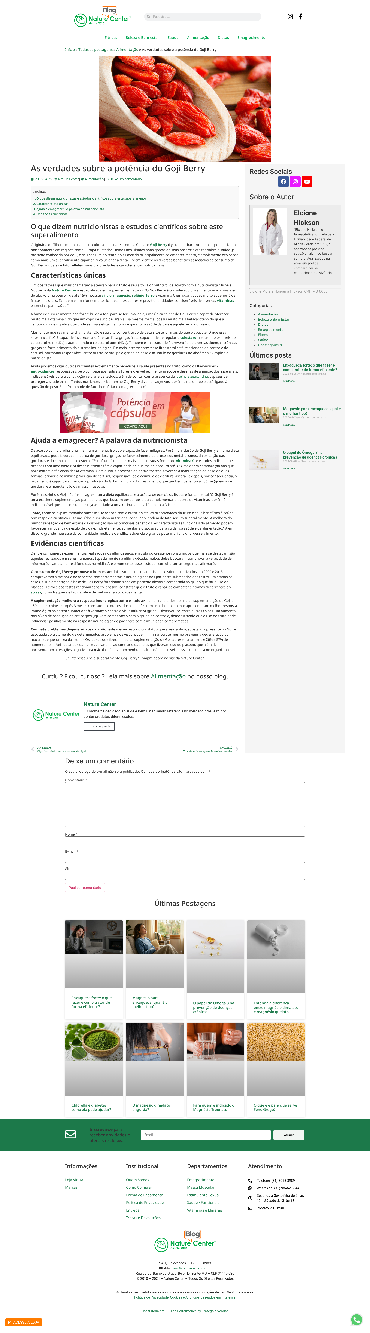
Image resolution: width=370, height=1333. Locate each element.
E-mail (71, 851)
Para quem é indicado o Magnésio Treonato (213, 1107)
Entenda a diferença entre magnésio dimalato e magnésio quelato (276, 1007)
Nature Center (64, 290)
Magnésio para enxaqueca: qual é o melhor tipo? (149, 1002)
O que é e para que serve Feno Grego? (275, 1107)
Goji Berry (158, 244)
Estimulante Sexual (203, 1194)
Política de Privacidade (145, 1202)
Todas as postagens (95, 49)
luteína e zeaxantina (192, 376)
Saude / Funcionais (203, 1202)
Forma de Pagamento (144, 1194)
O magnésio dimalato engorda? (151, 1107)
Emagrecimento (251, 37)
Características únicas (52, 204)
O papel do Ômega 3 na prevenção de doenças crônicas (310, 454)
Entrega (133, 1210)
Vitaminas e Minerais (205, 1210)
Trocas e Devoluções (143, 1217)
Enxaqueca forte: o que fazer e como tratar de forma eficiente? (310, 367)
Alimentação (198, 37)
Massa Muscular (201, 1187)
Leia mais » (289, 381)
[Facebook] (283, 181)
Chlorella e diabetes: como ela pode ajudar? (91, 1107)
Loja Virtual (74, 1179)
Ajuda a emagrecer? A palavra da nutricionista (70, 209)
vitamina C (185, 460)
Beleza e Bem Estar (273, 319)
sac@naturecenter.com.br (192, 1268)
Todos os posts (99, 726)
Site (68, 868)
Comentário (76, 780)
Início (70, 49)
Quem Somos (137, 1179)
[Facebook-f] (300, 17)
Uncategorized (270, 345)
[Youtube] (307, 181)
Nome (71, 834)
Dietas (223, 37)
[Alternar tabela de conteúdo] (229, 192)
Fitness (111, 37)
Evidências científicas (51, 214)
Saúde (173, 37)
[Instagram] (290, 17)
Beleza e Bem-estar (142, 37)
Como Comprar (139, 1187)
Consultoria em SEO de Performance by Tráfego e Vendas (185, 1311)
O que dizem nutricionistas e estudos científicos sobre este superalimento (91, 198)
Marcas (71, 1187)
